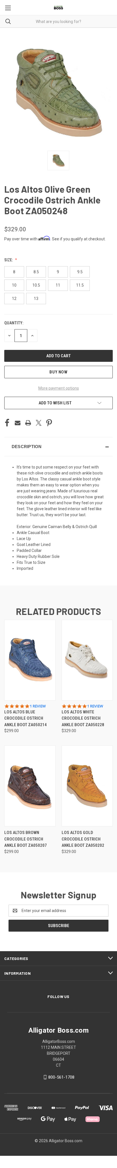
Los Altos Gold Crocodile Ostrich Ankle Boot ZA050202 (83, 839)
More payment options (58, 388)
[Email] (17, 423)
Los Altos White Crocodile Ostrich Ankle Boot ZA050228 (83, 718)
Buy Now (58, 372)
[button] (58, 446)
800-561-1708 (61, 1077)
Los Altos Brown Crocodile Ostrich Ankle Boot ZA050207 (25, 839)
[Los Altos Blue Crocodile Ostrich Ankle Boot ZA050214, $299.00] (30, 660)
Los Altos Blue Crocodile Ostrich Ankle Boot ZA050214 (25, 718)
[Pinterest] (49, 423)
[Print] (28, 423)
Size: (9, 260)
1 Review (38, 706)
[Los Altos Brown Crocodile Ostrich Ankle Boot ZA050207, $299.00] (30, 786)
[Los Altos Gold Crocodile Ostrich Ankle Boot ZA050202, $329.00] (87, 786)
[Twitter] (38, 423)
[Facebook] (7, 423)
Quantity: (13, 323)
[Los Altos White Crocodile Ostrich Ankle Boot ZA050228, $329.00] (87, 660)
